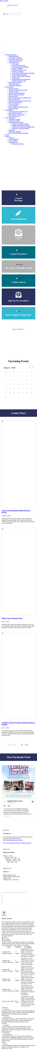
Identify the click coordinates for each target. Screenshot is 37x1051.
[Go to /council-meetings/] (18, 198)
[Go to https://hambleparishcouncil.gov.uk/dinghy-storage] (18, 313)
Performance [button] (5, 1015)
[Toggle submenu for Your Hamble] (13, 110)
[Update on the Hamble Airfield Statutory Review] (18, 507)
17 (5, 388)
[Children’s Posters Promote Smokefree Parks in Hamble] (18, 719)
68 (22, 744)
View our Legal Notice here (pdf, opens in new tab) (17, 843)
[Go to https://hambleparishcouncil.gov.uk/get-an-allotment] (18, 215)
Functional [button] (4, 1007)
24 (5, 393)
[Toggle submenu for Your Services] (13, 87)
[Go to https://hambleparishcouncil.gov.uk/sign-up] (18, 297)
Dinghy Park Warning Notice (12, 618)
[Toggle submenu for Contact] (10, 136)
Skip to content (4, 0)
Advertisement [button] (6, 1032)
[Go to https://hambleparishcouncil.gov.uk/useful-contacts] (18, 280)
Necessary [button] (4, 937)
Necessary (6, 939)
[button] (3, 46)
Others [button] (3, 1042)
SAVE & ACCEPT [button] (7, 1048)
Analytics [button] (4, 1023)
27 (5, 375)
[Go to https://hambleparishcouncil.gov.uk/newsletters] (18, 252)
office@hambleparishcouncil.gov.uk (13, 840)
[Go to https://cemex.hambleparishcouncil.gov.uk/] (18, 266)
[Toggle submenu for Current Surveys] (18, 142)
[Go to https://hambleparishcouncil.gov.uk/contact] (18, 235)
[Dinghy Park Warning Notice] (18, 615)
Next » (26, 744)
